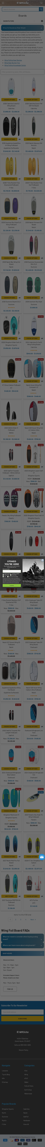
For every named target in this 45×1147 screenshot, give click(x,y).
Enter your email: (6, 569)
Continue (12, 585)
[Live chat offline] (42, 857)
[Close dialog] (43, 560)
